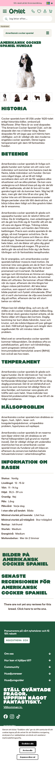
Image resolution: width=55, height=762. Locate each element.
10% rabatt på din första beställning (28, 3)
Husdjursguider (14, 680)
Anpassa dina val (27, 757)
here (27, 608)
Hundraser (5, 26)
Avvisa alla (27, 750)
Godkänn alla (27, 743)
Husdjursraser (13, 673)
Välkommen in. (13, 707)
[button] (27, 680)
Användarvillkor (10, 725)
